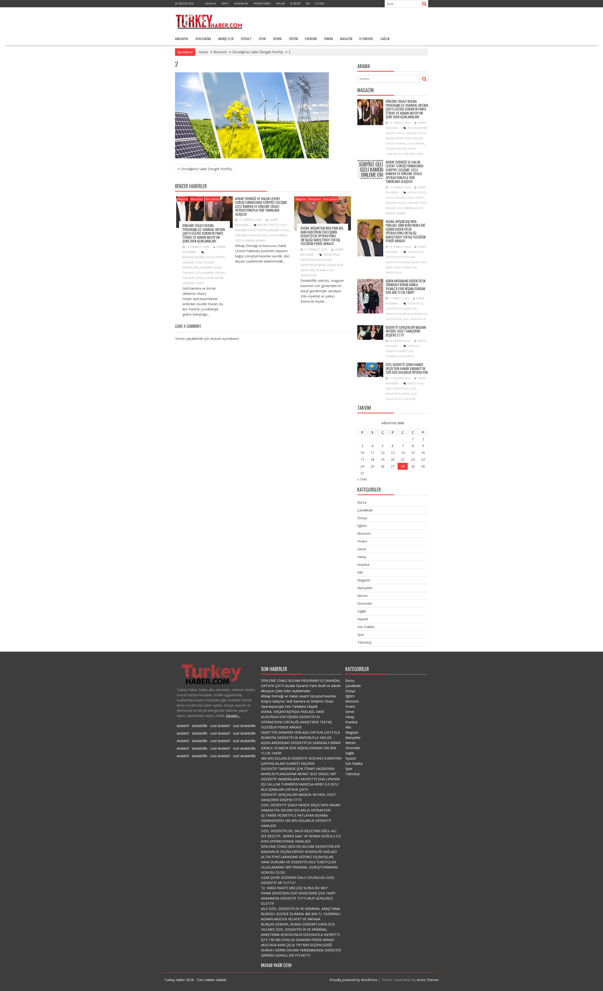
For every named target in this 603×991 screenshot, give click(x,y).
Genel (361, 549)
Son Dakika (203, 38)
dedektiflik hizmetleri (401, 308)
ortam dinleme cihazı (401, 148)
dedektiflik (331, 255)
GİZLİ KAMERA (204, 273)
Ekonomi (311, 38)
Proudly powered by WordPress (354, 980)
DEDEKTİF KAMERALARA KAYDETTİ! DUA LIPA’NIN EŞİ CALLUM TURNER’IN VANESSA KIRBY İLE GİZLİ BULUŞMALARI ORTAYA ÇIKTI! (300, 784)
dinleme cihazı (278, 230)
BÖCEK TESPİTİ (267, 225)
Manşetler (226, 38)
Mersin (362, 595)
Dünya (277, 38)
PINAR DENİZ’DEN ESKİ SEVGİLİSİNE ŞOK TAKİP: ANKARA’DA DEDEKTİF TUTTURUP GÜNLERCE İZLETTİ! (298, 898)
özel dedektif (220, 726)
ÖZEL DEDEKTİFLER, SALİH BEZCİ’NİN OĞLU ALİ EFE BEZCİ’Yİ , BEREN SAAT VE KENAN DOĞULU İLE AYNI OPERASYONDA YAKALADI (301, 836)
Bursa (361, 502)
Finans (328, 38)
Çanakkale (365, 510)
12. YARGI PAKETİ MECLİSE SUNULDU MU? (294, 888)
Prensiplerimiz (262, 3)
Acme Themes (428, 980)
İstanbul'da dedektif (400, 356)
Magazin (346, 38)
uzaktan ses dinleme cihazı (404, 154)
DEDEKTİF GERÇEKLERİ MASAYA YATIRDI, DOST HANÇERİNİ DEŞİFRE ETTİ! (406, 331)
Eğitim (293, 38)
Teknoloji (364, 642)
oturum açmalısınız (224, 338)
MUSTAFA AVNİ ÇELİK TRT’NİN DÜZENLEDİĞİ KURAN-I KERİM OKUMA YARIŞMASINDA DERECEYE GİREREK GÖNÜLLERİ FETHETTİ (301, 950)
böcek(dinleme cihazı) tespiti (204, 257)
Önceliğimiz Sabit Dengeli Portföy (206, 169)
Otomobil (366, 38)
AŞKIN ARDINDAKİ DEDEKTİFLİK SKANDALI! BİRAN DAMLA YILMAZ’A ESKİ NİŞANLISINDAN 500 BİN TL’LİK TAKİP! (406, 286)
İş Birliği (295, 3)
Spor (262, 38)
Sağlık (385, 38)
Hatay (361, 557)
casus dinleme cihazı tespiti (405, 197)
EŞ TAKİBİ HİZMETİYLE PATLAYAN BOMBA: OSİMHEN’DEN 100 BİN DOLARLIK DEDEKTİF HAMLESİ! (296, 820)
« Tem (362, 479)
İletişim (319, 3)
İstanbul (363, 564)
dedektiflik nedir (313, 265)
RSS (308, 3)
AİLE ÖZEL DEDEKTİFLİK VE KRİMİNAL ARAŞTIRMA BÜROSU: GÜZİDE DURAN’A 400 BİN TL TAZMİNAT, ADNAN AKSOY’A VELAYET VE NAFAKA (301, 913)
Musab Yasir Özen (276, 965)
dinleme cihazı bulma (251, 235)
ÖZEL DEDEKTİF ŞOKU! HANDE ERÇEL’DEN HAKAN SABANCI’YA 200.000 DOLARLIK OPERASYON (407, 368)
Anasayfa (210, 3)
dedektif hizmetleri (399, 351)
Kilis (360, 572)
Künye (225, 3)
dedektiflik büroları (316, 260)
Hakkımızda (241, 3)
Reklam (280, 3)
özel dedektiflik (414, 319)
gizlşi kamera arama (250, 240)
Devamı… (233, 715)
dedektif (413, 346)
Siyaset (246, 38)
